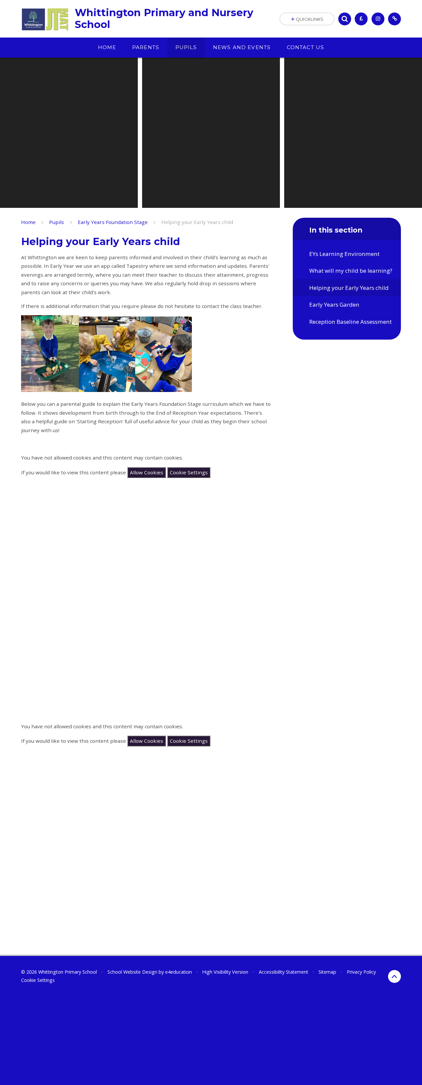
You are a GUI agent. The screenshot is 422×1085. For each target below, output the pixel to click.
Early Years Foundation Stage (113, 222)
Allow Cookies (146, 472)
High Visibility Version (225, 972)
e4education (178, 972)
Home (28, 222)
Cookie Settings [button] (38, 980)
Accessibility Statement (283, 972)
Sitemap (327, 972)
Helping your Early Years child (197, 222)
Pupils (56, 222)
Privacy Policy (361, 972)
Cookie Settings (189, 472)
